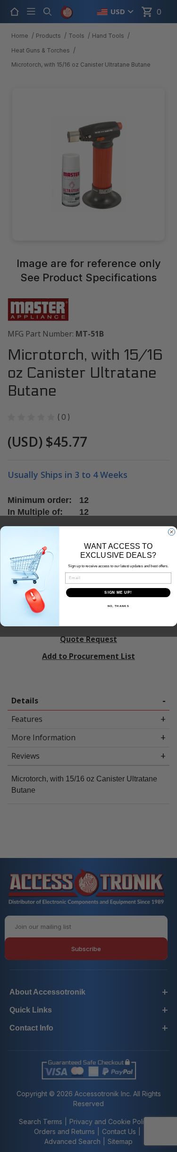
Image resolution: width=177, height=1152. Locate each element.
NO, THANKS (118, 606)
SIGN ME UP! (118, 592)
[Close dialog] (171, 531)
